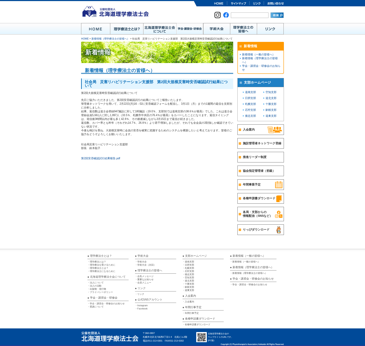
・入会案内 (188, 301)
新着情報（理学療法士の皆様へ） (110, 38)
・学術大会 (141, 261)
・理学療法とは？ (96, 261)
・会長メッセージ (144, 276)
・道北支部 (188, 280)
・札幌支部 (188, 268)
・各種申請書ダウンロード (196, 324)
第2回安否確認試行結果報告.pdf (100, 158)
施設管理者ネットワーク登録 (262, 143)
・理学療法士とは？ (97, 268)
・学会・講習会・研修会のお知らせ (106, 303)
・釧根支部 (188, 287)
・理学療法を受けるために (101, 265)
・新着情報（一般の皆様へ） (245, 261)
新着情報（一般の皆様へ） (258, 54)
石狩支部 (250, 109)
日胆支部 (250, 98)
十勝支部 (271, 104)
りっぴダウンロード (256, 229)
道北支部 (271, 98)
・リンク (139, 294)
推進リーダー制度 (255, 157)
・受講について (95, 306)
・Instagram (141, 305)
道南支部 (250, 92)
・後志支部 (188, 274)
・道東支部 (188, 290)
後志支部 (250, 115)
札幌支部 (250, 104)
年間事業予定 (252, 184)
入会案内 (249, 129)
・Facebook (141, 308)
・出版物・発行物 (96, 289)
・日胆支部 (188, 265)
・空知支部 (188, 277)
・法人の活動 (94, 285)
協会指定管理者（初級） (259, 170)
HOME (85, 38)
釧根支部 (271, 109)
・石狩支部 (188, 271)
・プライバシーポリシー (100, 292)
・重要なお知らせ (144, 279)
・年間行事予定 (190, 313)
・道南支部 (188, 261)
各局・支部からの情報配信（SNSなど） (257, 213)
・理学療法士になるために (101, 271)
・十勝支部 (188, 284)
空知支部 (271, 92)
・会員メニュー (143, 282)
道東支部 (271, 115)
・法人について (95, 282)
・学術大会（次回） (145, 265)
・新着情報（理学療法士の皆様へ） (248, 273)
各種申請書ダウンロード (259, 198)
